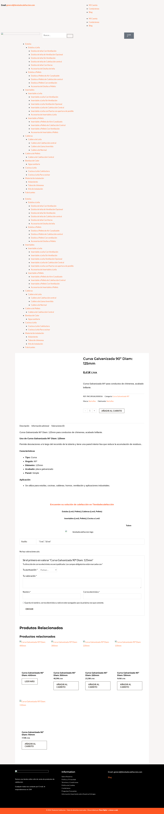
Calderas (29, 136)
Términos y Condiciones (70, 782)
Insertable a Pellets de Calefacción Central (48, 125)
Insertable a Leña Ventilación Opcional (46, 104)
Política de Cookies (68, 785)
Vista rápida (34, 668)
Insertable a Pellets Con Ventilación (45, 129)
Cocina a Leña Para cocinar (39, 175)
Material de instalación (34, 178)
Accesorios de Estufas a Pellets (43, 86)
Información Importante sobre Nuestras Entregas (78, 794)
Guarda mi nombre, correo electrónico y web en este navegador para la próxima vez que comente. (64, 603)
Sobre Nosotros (67, 776)
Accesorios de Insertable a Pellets (44, 132)
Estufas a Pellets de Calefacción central (47, 79)
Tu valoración (30, 575)
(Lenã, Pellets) (96, 511)
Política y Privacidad (69, 779)
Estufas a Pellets (34, 72)
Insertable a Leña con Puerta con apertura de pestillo (52, 111)
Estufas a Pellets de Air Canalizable (45, 76)
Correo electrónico (91, 592)
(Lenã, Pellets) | (80, 518)
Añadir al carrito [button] (62, 685)
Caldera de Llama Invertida (42, 146)
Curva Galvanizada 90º (120, 396)
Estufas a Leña (34, 47)
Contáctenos (94, 9)
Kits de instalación (35, 189)
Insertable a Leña (35, 93)
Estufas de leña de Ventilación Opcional (47, 54)
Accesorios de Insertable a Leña (44, 114)
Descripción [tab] (24, 426)
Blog (90, 12)
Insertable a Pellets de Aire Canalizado (46, 121)
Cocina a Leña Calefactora (39, 171)
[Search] (70, 36)
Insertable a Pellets (36, 118)
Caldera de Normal (39, 150)
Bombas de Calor (32, 160)
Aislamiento (33, 182)
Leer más (30, 681)
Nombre (27, 592)
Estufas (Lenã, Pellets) (71, 511)
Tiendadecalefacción (103, 504)
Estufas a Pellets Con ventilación (44, 83)
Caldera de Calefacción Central (41, 157)
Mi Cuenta (93, 5)
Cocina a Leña (31, 167)
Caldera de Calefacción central (43, 143)
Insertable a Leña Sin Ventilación (44, 100)
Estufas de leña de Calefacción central (46, 61)
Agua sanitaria (34, 164)
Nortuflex (92, 401)
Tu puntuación (30, 569)
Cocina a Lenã (93, 518)
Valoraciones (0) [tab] (57, 426)
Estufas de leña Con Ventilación (43, 51)
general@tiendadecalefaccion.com (20, 5)
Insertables (29, 90)
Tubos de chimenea (36, 185)
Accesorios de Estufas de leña (43, 68)
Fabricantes (30, 192)
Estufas (28, 44)
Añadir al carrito (112, 411)
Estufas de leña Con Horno (41, 65)
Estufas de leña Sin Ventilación (43, 58)
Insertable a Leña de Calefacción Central (47, 107)
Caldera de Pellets (32, 153)
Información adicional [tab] (40, 426)
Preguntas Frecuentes (69, 791)
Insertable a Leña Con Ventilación (44, 97)
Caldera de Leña (35, 139)
